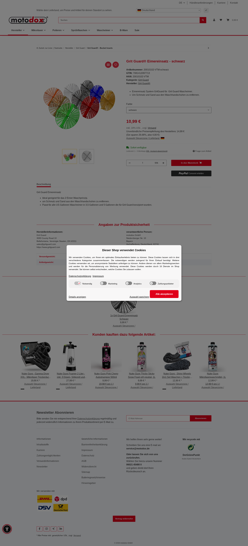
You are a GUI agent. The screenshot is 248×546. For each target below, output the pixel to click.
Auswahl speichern (139, 297)
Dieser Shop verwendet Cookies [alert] (124, 250)
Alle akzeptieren (164, 294)
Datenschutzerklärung (80, 276)
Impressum (98, 276)
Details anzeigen (77, 297)
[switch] (77, 283)
